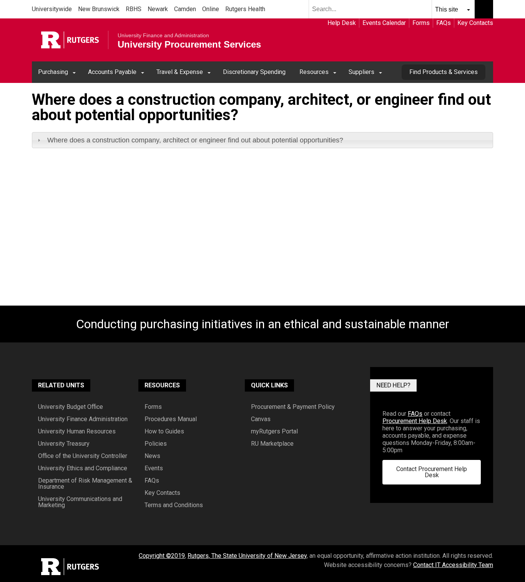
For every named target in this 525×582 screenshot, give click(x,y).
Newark (158, 9)
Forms (421, 22)
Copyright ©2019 (162, 555)
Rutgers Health (245, 9)
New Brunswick (99, 9)
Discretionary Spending (254, 72)
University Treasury (64, 444)
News (152, 456)
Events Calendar (384, 22)
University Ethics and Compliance (82, 468)
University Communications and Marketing (80, 502)
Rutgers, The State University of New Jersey (247, 555)
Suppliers (361, 72)
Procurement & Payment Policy (293, 407)
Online (210, 9)
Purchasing (53, 72)
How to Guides (164, 431)
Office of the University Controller (82, 456)
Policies (156, 444)
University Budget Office (70, 407)
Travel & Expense (179, 72)
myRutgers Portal (274, 431)
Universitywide (52, 9)
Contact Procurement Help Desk (431, 472)
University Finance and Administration (163, 35)
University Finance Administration (83, 419)
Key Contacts (475, 22)
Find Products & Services (443, 72)
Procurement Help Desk (414, 421)
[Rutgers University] (70, 40)
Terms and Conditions (174, 505)
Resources (314, 72)
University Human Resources (77, 431)
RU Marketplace (272, 444)
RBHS (133, 9)
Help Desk (341, 22)
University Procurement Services (189, 44)
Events (154, 468)
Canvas (261, 419)
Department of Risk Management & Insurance (85, 484)
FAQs (443, 22)
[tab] (262, 140)
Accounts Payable (112, 72)
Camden (185, 9)
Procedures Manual (171, 419)
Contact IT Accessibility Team (453, 565)
